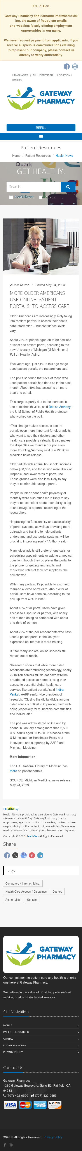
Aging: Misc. (13, 899)
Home (16, 155)
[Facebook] (67, 66)
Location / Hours (14, 1045)
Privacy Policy (13, 1052)
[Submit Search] (68, 187)
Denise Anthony (59, 406)
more (13, 771)
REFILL (41, 127)
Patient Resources (38, 155)
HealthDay (32, 836)
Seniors (32, 899)
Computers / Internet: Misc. (22, 883)
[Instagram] (75, 66)
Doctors (57, 891)
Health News (24, 197)
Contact (9, 1038)
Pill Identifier (43, 75)
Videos (50, 197)
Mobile (7, 1025)
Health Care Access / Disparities (26, 891)
